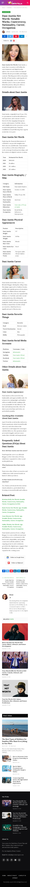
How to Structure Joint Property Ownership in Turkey (20, 758)
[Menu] (3, 3)
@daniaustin (16, 352)
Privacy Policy (12, 875)
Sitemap (15, 878)
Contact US (22, 875)
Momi (8, 31)
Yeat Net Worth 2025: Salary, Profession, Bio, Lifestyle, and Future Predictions (14, 701)
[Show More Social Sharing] (26, 36)
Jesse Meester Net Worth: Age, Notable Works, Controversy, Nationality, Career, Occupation (12, 518)
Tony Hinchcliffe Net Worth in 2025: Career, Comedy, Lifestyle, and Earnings (14, 672)
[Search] (27, 3)
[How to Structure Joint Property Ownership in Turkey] (6, 759)
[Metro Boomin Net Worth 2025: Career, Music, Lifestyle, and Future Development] (15, 631)
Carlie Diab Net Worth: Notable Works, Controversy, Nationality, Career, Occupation (8, 583)
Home (3, 7)
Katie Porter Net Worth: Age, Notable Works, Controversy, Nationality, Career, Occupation (14, 510)
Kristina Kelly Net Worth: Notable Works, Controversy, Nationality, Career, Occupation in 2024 (13, 502)
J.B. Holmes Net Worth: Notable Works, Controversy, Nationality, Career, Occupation (22, 583)
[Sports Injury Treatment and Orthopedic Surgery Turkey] (6, 768)
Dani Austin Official (18, 355)
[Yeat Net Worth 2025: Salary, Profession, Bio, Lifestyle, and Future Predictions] (15, 688)
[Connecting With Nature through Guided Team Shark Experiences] (6, 780)
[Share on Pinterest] (16, 36)
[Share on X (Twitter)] (10, 36)
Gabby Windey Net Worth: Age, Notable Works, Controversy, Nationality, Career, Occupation (12, 527)
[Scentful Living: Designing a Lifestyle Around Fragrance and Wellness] (6, 827)
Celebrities (9, 7)
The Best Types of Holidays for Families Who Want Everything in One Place (14, 741)
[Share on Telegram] (21, 36)
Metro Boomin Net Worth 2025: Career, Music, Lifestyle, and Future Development (14, 644)
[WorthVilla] (15, 2)
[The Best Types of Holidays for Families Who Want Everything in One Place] (15, 728)
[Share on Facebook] (4, 36)
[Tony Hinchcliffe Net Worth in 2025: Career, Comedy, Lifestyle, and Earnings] (15, 660)
